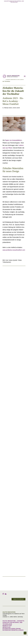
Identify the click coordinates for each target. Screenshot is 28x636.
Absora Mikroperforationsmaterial (12, 362)
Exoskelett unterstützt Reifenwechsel (13, 497)
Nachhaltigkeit (7, 294)
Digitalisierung (7, 561)
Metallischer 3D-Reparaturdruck (12, 395)
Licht (4, 426)
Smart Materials (7, 360)
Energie (5, 528)
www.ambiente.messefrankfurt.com (14, 250)
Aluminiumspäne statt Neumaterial (12, 296)
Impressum (6, 627)
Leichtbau (5, 327)
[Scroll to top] (25, 633)
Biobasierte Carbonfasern (10, 329)
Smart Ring (6, 563)
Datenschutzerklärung (12, 628)
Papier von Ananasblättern (13, 140)
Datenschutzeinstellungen (13, 630)
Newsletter (7, 625)
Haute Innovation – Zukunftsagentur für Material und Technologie (14, 622)
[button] (24, 76)
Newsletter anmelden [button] (18, 599)
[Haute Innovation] (11, 76)
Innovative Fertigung (8, 393)
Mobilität (5, 461)
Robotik (5, 495)
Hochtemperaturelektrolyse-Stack (12, 530)
